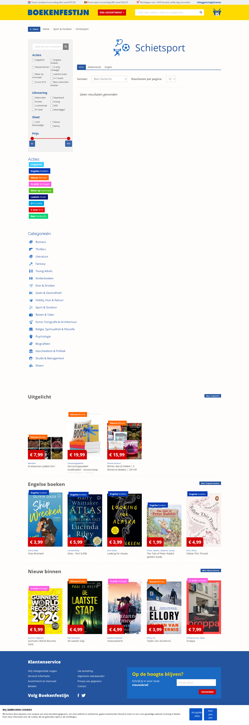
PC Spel (39, 109)
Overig (56, 101)
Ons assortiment (111, 12)
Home (46, 29)
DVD (55, 105)
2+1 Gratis (58, 78)
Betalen (32, 686)
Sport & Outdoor (62, 29)
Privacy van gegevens (90, 681)
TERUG (35, 29)
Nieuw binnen (42, 66)
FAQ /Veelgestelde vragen (42, 671)
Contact (82, 686)
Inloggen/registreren (209, 2)
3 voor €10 (40, 82)
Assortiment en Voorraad (42, 681)
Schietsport (82, 29)
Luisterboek (41, 105)
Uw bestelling (85, 671)
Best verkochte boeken (59, 83)
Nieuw (56, 121)
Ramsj (56, 125)
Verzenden (207, 691)
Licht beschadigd (38, 123)
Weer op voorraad (38, 76)
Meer (212, 396)
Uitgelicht (40, 59)
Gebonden (40, 97)
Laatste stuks (60, 74)
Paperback (58, 97)
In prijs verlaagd (55, 68)
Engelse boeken (55, 61)
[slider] (32, 138)
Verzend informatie (39, 676)
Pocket (38, 101)
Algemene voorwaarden (91, 676)
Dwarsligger (59, 109)
